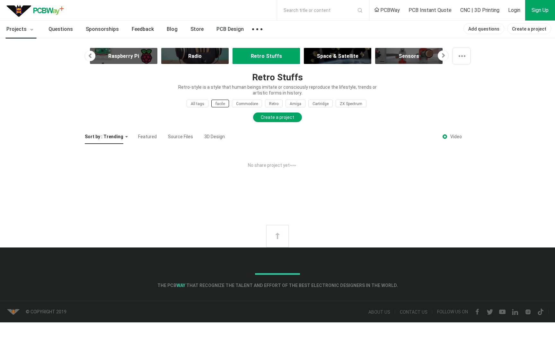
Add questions (483, 28)
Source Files (180, 136)
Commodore (247, 104)
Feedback (143, 29)
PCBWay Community (36, 10)
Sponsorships (102, 29)
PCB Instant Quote (430, 10)
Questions (60, 29)
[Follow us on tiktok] (540, 312)
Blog (172, 29)
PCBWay (389, 10)
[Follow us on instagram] (528, 312)
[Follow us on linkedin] (515, 312)
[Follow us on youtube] (502, 312)
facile (220, 104)
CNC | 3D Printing (479, 10)
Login (514, 10)
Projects (17, 29)
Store (197, 29)
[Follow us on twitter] (490, 312)
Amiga (295, 104)
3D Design (214, 136)
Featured (147, 136)
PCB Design (230, 29)
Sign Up (540, 10)
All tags (197, 104)
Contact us (413, 312)
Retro (273, 104)
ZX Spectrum (351, 104)
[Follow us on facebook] (477, 312)
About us (379, 312)
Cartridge (321, 104)
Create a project (529, 28)
